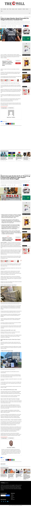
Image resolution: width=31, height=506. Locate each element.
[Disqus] (11, 138)
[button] (29, 13)
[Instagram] (4, 501)
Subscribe (7, 495)
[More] (29, 26)
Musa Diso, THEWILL (11, 117)
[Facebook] (24, 26)
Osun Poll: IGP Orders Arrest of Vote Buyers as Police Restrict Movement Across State (4, 158)
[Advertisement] (11, 48)
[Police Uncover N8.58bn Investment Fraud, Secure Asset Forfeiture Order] (19, 154)
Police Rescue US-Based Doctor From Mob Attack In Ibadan (11, 158)
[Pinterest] (27, 26)
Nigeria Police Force (5, 121)
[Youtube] (8, 501)
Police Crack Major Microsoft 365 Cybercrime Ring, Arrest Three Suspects (26, 158)
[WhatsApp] (14, 124)
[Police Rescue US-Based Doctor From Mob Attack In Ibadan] (11, 154)
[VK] (12, 124)
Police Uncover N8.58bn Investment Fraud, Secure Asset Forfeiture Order (19, 158)
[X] (26, 26)
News (1, 160)
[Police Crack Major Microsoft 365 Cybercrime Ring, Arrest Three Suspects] (26, 154)
